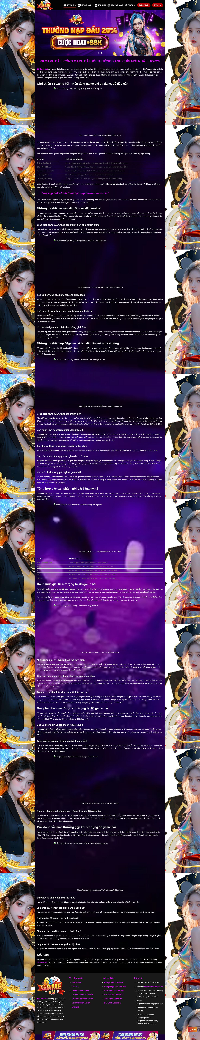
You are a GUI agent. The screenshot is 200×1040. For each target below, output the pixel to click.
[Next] (159, 33)
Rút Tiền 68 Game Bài (113, 995)
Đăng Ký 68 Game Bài (113, 983)
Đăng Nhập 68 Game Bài (115, 987)
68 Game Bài (42, 999)
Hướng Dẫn (86, 5)
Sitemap (75, 1007)
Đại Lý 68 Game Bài (112, 1003)
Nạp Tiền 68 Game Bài (113, 991)
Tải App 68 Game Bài (113, 999)
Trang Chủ (71, 5)
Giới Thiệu (76, 983)
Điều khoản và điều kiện (82, 995)
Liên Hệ (75, 987)
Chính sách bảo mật (80, 991)
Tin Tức (131, 5)
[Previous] (41, 33)
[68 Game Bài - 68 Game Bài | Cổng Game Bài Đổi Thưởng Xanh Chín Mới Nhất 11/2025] (48, 5)
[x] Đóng (193, 1030)
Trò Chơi (102, 5)
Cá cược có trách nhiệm (82, 999)
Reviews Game (117, 5)
